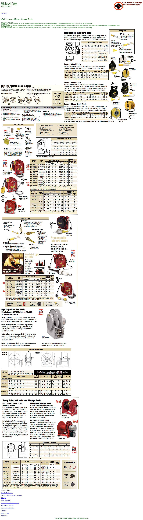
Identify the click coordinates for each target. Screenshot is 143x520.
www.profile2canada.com (7, 508)
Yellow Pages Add (5, 500)
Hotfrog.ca (3, 498)
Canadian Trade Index (7, 493)
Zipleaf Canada (5, 513)
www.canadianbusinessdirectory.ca (10, 503)
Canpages (3, 510)
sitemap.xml (4, 515)
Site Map (4, 13)
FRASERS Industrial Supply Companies (11, 495)
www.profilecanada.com (7, 505)
